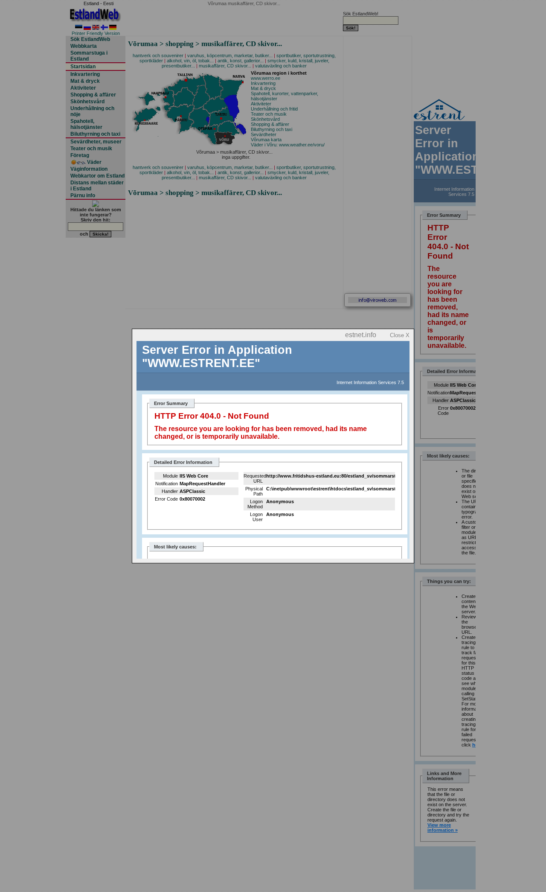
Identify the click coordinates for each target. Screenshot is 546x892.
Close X (400, 335)
